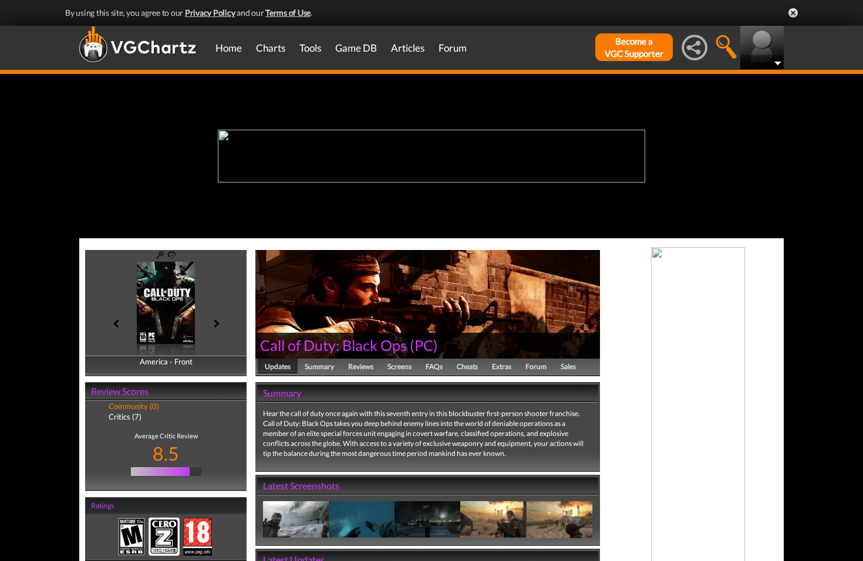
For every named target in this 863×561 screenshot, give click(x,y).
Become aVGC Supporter (634, 47)
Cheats (467, 366)
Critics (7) (125, 416)
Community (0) (134, 406)
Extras (501, 366)
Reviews (360, 366)
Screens (399, 366)
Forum (453, 48)
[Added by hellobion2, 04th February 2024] (296, 518)
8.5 (166, 453)
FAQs (434, 366)
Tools (310, 48)
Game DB (356, 48)
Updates (278, 366)
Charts (270, 48)
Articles (407, 48)
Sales (568, 366)
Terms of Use (288, 13)
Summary (319, 366)
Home (228, 48)
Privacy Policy (210, 13)
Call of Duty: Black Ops (333, 345)
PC (423, 345)
